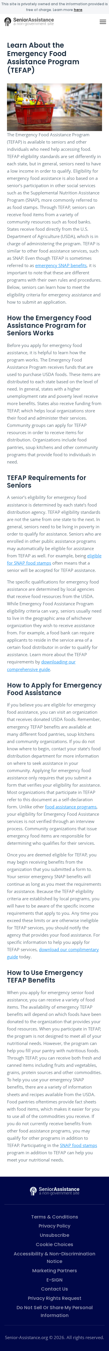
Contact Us (54, 1289)
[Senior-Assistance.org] (54, 1190)
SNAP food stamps (78, 1145)
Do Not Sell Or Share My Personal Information (55, 1311)
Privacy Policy (54, 1226)
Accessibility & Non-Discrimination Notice (54, 1257)
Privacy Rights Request (54, 1298)
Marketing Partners (54, 1270)
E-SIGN (54, 1280)
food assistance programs (71, 807)
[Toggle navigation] (103, 21)
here (78, 9)
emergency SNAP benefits (61, 265)
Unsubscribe (54, 1235)
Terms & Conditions (54, 1217)
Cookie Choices (54, 1244)
